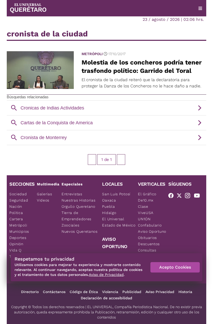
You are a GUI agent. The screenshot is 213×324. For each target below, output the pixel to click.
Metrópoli (92, 54)
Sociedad (18, 194)
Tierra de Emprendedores (76, 216)
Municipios (19, 231)
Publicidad (131, 292)
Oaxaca (109, 200)
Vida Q (15, 250)
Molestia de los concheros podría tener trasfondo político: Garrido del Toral (142, 66)
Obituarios (147, 238)
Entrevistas (72, 194)
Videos (43, 200)
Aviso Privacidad (159, 292)
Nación (15, 206)
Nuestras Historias (79, 200)
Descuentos (149, 244)
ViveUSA (146, 213)
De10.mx (146, 200)
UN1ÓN (144, 219)
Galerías (44, 194)
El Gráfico (147, 194)
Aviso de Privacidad (106, 275)
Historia (185, 292)
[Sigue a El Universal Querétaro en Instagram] (189, 196)
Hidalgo (109, 213)
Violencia (110, 292)
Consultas (147, 250)
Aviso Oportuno (152, 231)
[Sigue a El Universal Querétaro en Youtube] (198, 196)
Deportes (17, 238)
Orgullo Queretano (78, 206)
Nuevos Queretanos (80, 231)
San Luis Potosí (116, 194)
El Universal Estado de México (118, 222)
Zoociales (70, 225)
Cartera (16, 219)
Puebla (108, 206)
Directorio (30, 292)
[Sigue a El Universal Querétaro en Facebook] (172, 196)
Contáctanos (54, 292)
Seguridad (18, 200)
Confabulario (150, 225)
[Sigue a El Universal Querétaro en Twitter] (181, 196)
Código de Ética (84, 292)
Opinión (16, 244)
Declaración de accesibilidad (106, 298)
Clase (143, 206)
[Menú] (200, 8)
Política (16, 213)
